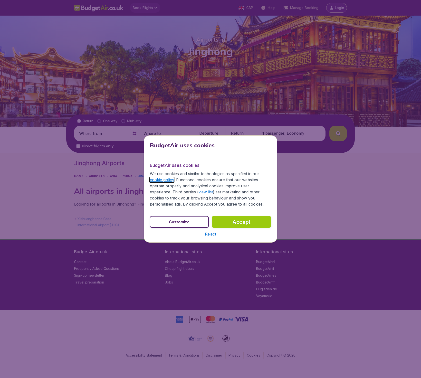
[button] (210, 234)
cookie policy (162, 179)
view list (206, 191)
